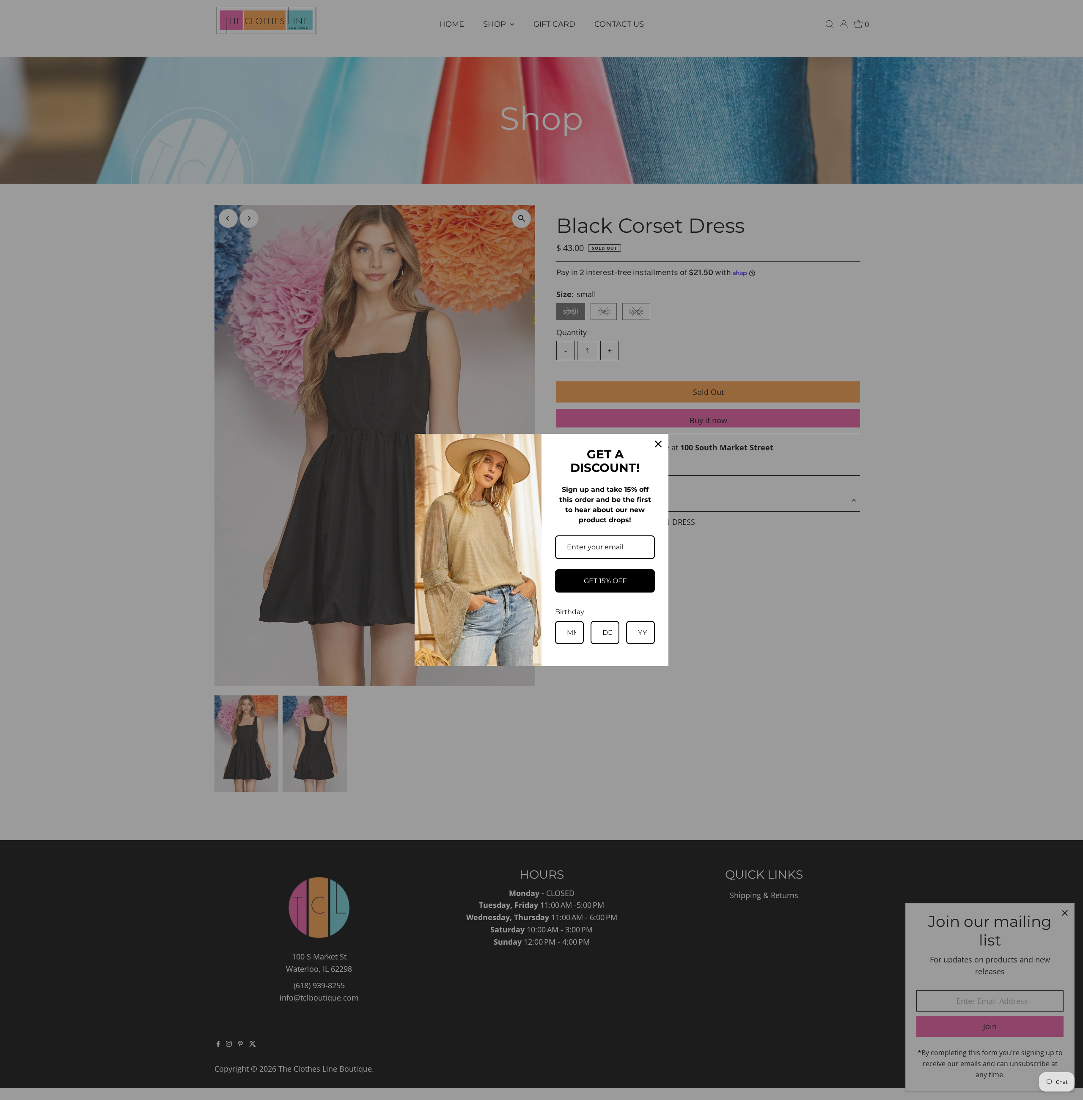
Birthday (569, 612)
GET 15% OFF (605, 581)
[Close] (658, 444)
